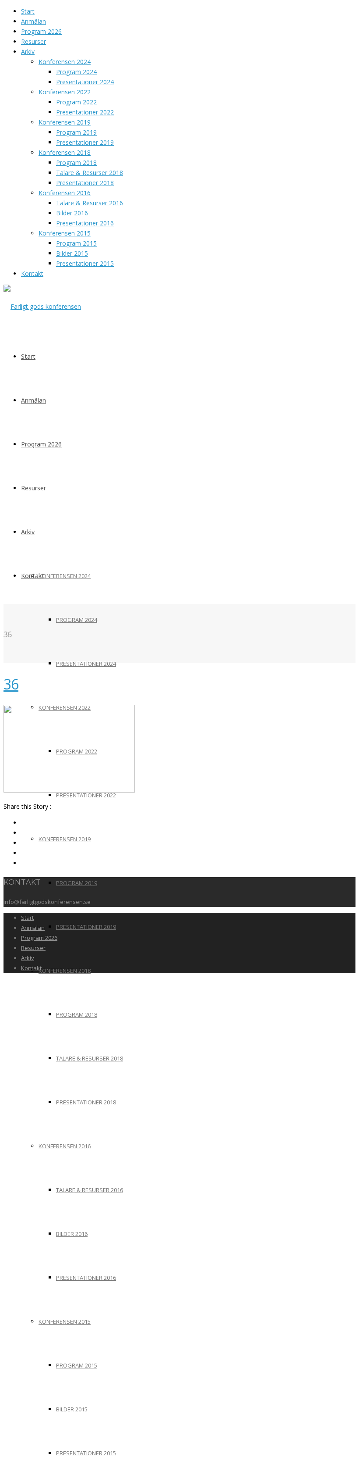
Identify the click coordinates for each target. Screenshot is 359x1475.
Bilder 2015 (72, 253)
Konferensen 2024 (65, 61)
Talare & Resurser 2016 (89, 203)
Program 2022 (76, 102)
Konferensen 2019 (65, 122)
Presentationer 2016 (85, 223)
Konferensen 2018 (65, 152)
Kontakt (32, 273)
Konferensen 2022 (65, 92)
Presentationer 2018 (85, 183)
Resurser (33, 41)
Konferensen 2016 (65, 193)
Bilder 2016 (72, 213)
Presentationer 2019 (85, 142)
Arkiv (28, 51)
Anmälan (33, 21)
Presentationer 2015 (85, 263)
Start (28, 11)
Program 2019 (76, 132)
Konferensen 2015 (65, 233)
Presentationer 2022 (85, 112)
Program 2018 (76, 162)
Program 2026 (41, 31)
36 (11, 684)
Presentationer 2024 (85, 82)
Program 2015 (76, 243)
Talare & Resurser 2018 (89, 172)
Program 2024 (76, 72)
